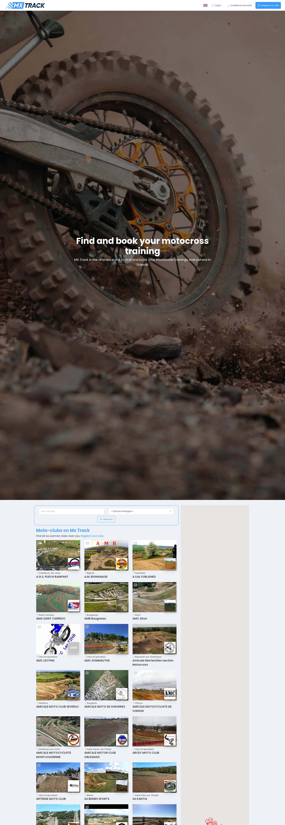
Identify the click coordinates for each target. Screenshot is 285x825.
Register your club (92, 536)
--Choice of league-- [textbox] (122, 511)
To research (106, 519)
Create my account (241, 5)
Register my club (270, 5)
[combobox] (141, 511)
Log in (218, 5)
